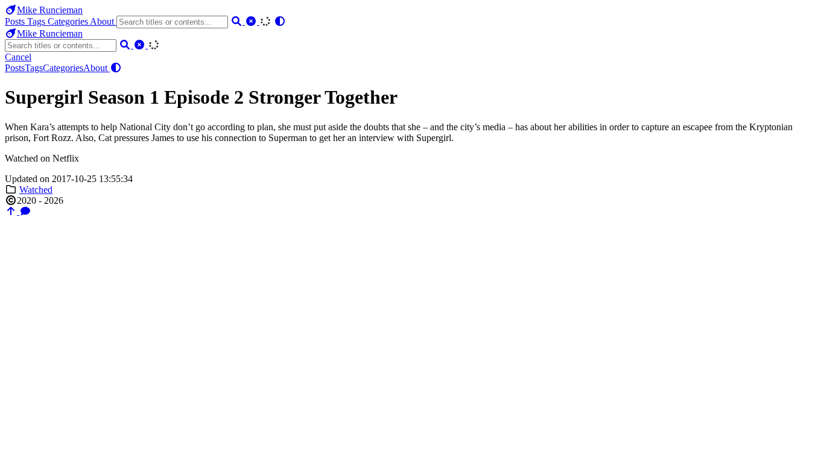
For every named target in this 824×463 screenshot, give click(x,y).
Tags (37, 21)
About (103, 21)
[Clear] (252, 21)
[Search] (237, 21)
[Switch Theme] (280, 21)
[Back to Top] (12, 211)
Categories (69, 21)
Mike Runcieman (50, 10)
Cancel (18, 57)
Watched (35, 189)
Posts (16, 21)
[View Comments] (25, 211)
